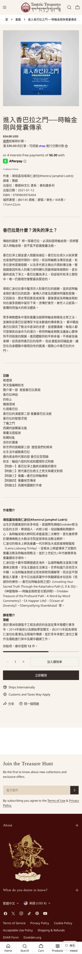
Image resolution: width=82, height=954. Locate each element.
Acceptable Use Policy (18, 930)
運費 (6, 141)
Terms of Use (56, 800)
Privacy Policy (39, 923)
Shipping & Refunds (51, 930)
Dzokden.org (32, 937)
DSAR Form (11, 937)
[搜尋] (69, 7)
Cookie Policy (63, 923)
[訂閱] (74, 790)
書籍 (18, 19)
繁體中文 (9, 903)
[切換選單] (5, 7)
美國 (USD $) (38, 903)
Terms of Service (14, 923)
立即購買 (41, 675)
